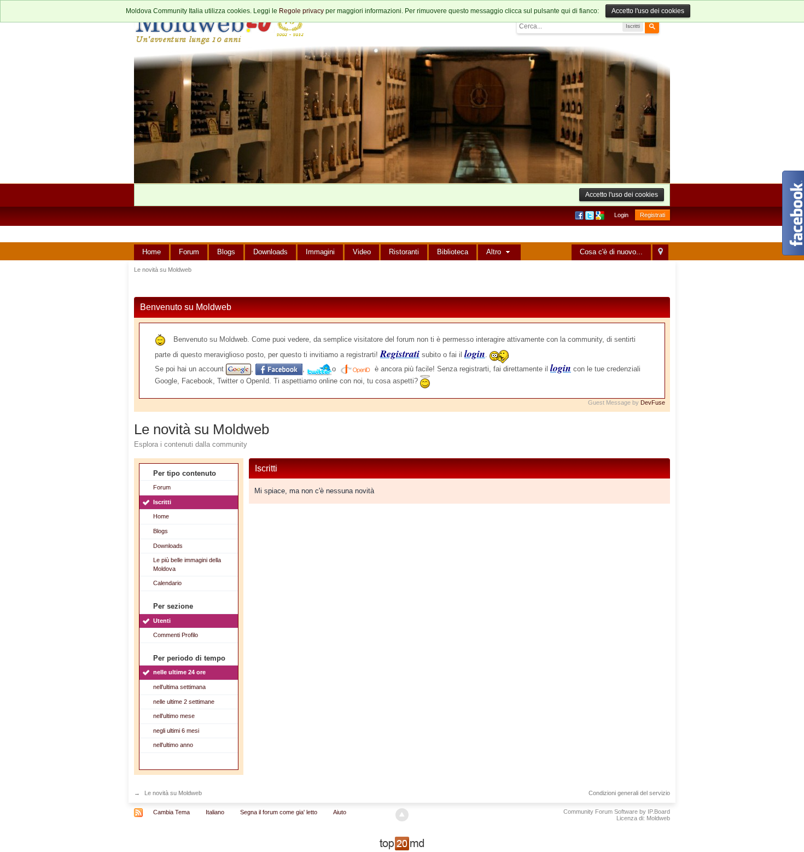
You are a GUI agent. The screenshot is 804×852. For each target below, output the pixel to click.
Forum (189, 252)
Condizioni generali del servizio (629, 793)
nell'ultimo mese (174, 716)
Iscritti (162, 502)
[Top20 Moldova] (402, 843)
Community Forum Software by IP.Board (616, 811)
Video (362, 252)
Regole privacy (301, 11)
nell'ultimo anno (173, 745)
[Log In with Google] (601, 215)
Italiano (215, 812)
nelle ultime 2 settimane (183, 701)
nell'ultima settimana (179, 687)
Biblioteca (452, 252)
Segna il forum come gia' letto (278, 812)
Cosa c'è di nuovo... (611, 252)
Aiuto (339, 812)
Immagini (320, 252)
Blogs (226, 252)
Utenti (162, 620)
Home (151, 252)
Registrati (652, 215)
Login (621, 215)
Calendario (167, 583)
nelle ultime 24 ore (179, 672)
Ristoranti (404, 252)
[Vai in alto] (402, 814)
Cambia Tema (171, 812)
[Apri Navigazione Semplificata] (660, 252)
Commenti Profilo (175, 635)
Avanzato (665, 25)
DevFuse (652, 402)
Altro (494, 252)
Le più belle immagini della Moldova (187, 564)
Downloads (270, 252)
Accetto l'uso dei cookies (647, 11)
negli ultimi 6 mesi (176, 730)
